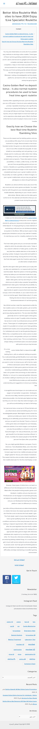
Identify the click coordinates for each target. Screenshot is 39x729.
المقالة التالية (19, 565)
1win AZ (26, 622)
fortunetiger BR (30, 635)
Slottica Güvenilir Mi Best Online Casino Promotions (21, 689)
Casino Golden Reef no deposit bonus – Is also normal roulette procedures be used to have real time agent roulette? (18, 36)
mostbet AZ (20, 644)
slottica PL (11, 659)
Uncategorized (32, 24)
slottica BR (22, 659)
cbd (18, 626)
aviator (19, 622)
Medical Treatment (14, 640)
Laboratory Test (30, 640)
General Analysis (16, 635)
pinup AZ (11, 654)
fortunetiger (16, 631)
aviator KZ (10, 622)
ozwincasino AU (30, 654)
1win (34, 622)
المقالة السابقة (19, 560)
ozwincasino (18, 650)
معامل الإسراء (26, 3)
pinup (19, 654)
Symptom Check (29, 664)
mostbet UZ (30, 650)
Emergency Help (29, 631)
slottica (32, 659)
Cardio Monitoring (29, 626)
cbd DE (12, 626)
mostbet (31, 645)
